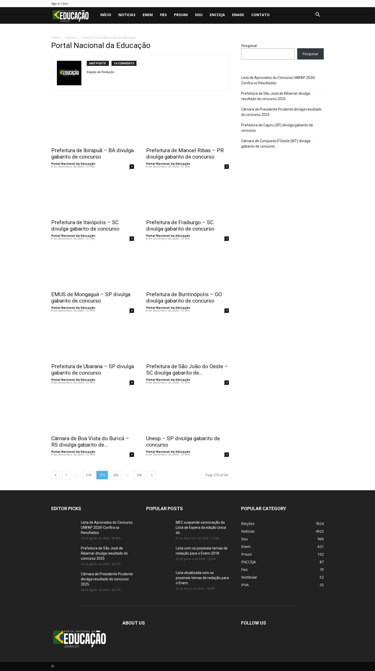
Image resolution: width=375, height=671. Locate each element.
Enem (148, 14)
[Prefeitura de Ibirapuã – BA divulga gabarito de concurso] (92, 123)
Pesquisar (249, 45)
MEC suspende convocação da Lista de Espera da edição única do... (201, 527)
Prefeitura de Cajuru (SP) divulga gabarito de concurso (277, 128)
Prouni (181, 14)
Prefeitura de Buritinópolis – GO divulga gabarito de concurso (184, 297)
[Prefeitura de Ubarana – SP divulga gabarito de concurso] (92, 339)
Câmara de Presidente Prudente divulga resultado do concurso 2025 (281, 112)
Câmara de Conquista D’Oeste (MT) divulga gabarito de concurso (275, 143)
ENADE (238, 14)
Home (55, 37)
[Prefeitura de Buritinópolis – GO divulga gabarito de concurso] (187, 267)
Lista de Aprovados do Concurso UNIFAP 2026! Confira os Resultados (278, 80)
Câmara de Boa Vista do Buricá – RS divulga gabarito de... (90, 441)
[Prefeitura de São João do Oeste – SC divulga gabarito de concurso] (187, 339)
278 (88, 475)
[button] (317, 15)
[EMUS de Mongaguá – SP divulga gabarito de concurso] (92, 267)
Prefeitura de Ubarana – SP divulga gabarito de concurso (92, 369)
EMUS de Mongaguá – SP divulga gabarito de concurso (90, 297)
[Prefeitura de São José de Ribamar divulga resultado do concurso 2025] (64, 555)
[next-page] (151, 475)
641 (139, 475)
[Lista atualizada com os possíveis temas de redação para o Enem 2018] (159, 579)
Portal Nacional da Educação (73, 163)
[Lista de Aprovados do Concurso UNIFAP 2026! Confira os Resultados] (64, 529)
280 (115, 475)
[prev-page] (55, 475)
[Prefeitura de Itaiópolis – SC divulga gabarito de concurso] (92, 195)
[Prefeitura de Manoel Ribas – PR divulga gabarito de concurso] (187, 123)
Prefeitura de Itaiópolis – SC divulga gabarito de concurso (85, 225)
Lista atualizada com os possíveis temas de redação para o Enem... (202, 578)
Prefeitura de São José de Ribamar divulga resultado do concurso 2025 (275, 96)
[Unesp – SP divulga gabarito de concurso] (187, 411)
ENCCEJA (217, 14)
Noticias (126, 14)
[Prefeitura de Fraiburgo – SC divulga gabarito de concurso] (187, 195)
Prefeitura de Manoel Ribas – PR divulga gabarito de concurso (185, 153)
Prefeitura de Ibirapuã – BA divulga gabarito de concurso (92, 153)
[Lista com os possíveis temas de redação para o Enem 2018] (159, 555)
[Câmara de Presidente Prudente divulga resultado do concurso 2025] (64, 580)
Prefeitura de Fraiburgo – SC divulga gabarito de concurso (180, 225)
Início (105, 14)
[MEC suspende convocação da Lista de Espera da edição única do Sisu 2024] (158, 528)
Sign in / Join (59, 3)
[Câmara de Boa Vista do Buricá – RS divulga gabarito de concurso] (92, 411)
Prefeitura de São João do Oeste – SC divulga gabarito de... (187, 369)
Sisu (199, 14)
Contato (260, 14)
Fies (163, 14)
